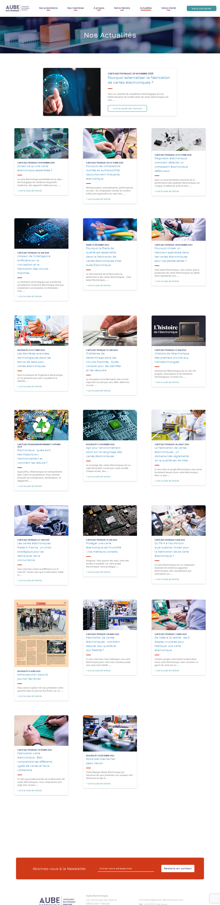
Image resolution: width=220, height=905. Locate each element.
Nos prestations (48, 8)
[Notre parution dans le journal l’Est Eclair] (41, 633)
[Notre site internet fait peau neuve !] (110, 733)
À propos (99, 8)
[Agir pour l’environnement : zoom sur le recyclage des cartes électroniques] (110, 425)
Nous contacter (201, 8)
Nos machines (75, 8)
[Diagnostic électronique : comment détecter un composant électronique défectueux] (179, 139)
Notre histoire (122, 8)
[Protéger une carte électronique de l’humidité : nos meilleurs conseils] (110, 520)
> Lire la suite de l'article (29, 190)
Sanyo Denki (168, 8)
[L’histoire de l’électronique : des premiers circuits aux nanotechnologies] (179, 331)
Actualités (146, 8)
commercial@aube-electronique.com (161, 900)
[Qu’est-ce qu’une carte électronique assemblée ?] (41, 143)
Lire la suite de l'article (127, 108)
